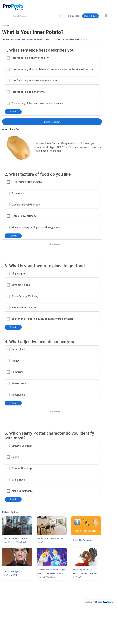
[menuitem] (73, 16)
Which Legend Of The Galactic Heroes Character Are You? (85, 573)
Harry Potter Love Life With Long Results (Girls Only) (16, 540)
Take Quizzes (72, 16)
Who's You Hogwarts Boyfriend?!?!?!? (13, 573)
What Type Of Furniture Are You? (50, 540)
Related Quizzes (11, 512)
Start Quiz (52, 122)
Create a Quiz (90, 16)
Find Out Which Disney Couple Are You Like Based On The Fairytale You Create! (51, 573)
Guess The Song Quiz (82, 540)
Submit (13, 111)
